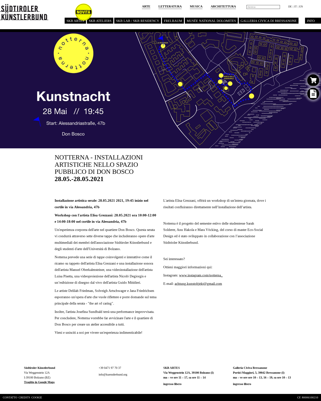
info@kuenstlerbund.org (112, 374)
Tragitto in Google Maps (39, 382)
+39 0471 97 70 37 (109, 367)
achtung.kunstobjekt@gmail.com (198, 284)
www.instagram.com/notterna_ (201, 275)
